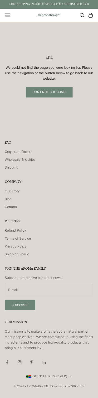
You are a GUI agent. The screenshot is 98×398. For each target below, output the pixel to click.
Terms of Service (18, 238)
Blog (8, 199)
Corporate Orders (18, 152)
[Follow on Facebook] (7, 362)
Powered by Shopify (67, 386)
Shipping (12, 167)
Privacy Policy (16, 246)
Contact (11, 207)
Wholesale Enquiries (20, 159)
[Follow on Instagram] (19, 362)
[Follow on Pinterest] (31, 362)
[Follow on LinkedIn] (44, 362)
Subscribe (20, 305)
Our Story (12, 191)
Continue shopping (49, 92)
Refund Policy (15, 230)
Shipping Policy (17, 254)
